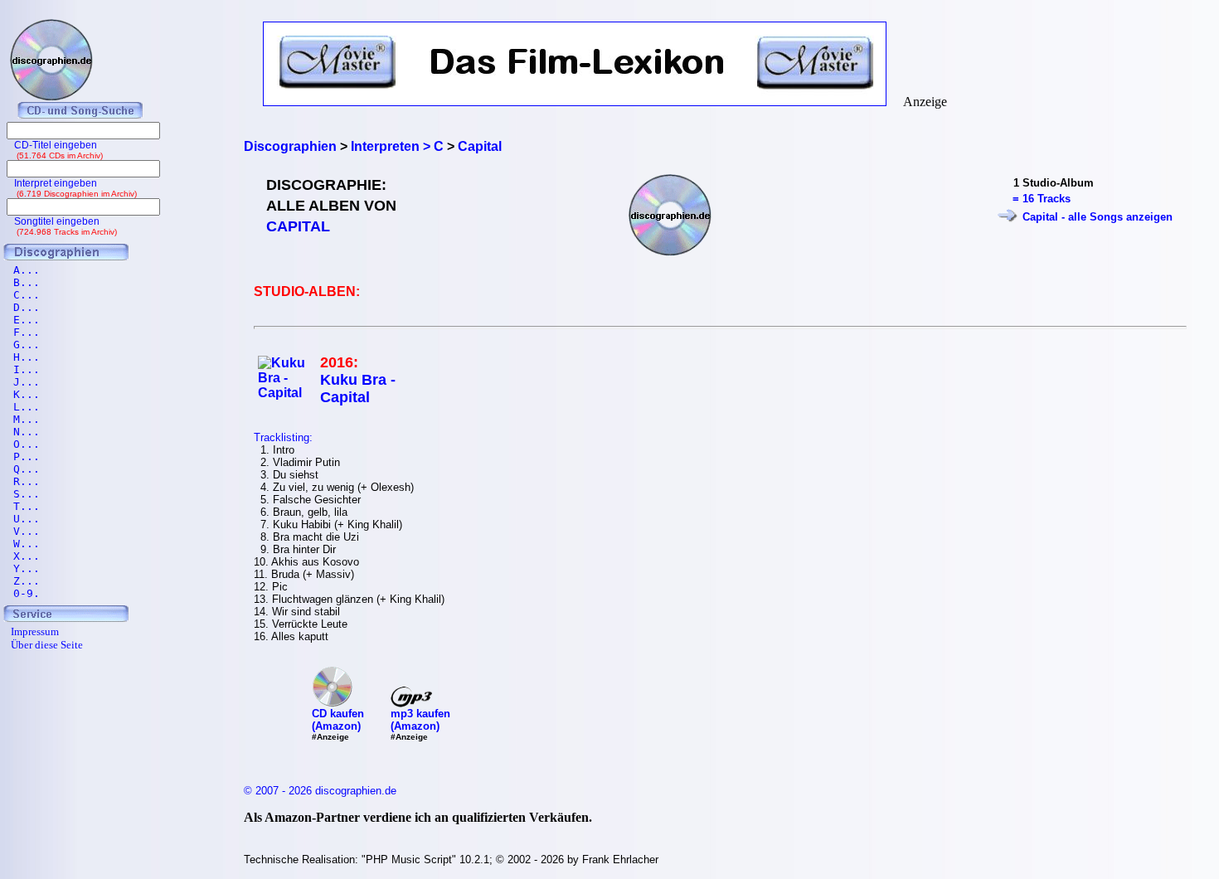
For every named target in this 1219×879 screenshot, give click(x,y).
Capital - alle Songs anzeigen (1097, 217)
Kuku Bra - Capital (358, 389)
